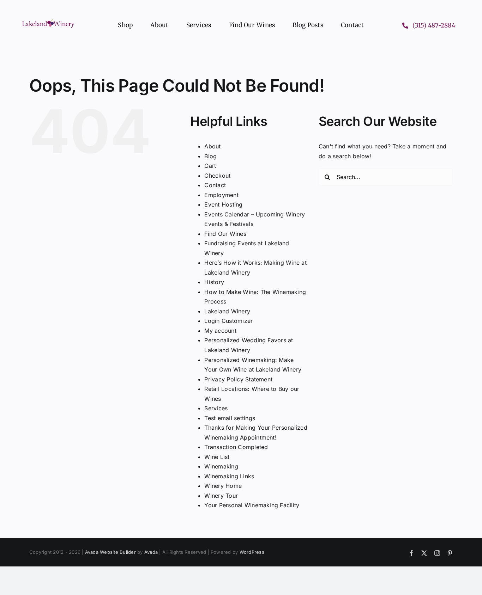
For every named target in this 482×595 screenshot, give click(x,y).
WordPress (252, 552)
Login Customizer (228, 320)
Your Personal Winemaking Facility (251, 505)
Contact (215, 185)
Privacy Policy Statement (238, 379)
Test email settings (229, 418)
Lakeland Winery (227, 311)
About (212, 146)
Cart (210, 165)
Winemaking (221, 466)
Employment (221, 194)
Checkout (217, 175)
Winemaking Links (229, 476)
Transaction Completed (236, 446)
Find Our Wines (225, 233)
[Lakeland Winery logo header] (48, 20)
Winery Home (223, 485)
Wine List (216, 456)
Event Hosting (223, 204)
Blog (210, 156)
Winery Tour (221, 495)
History (214, 282)
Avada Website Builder (110, 552)
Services (216, 408)
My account (220, 330)
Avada (151, 552)
